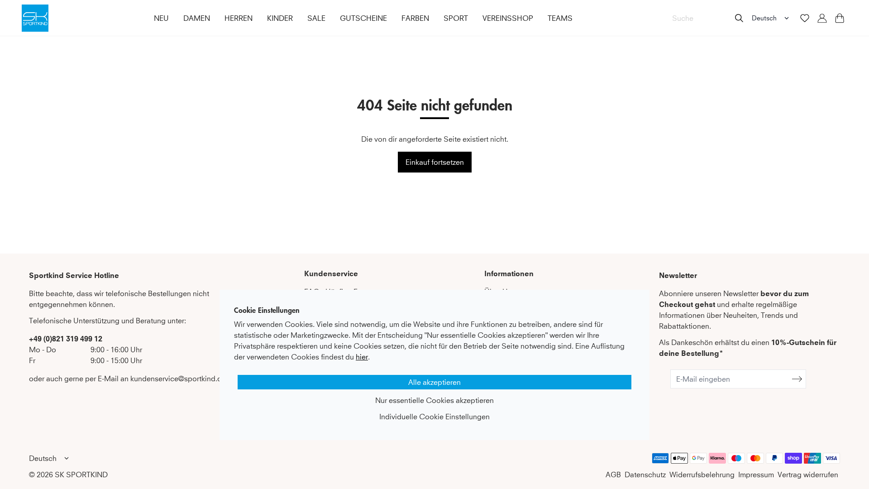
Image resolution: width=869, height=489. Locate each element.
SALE (316, 18)
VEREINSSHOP (507, 18)
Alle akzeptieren (434, 382)
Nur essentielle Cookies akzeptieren (434, 400)
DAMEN (196, 18)
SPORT (456, 18)
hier (362, 356)
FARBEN (415, 18)
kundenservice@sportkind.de (178, 378)
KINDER (280, 18)
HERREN (238, 18)
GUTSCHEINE (363, 18)
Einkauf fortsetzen (435, 162)
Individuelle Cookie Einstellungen (434, 416)
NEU (161, 18)
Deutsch (764, 18)
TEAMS (560, 18)
